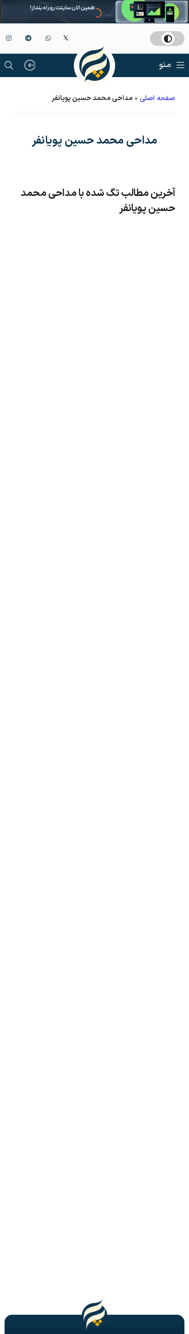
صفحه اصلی (157, 98)
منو (165, 65)
